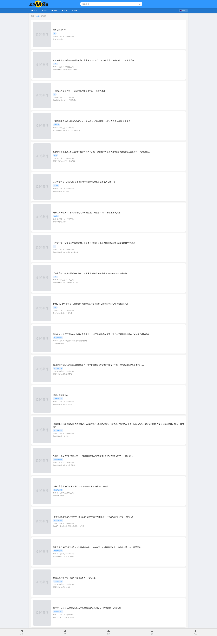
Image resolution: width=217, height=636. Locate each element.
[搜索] (140, 4)
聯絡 (65, 10)
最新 (45, 10)
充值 (55, 10)
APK (75, 10)
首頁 (35, 10)
